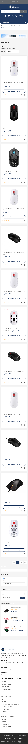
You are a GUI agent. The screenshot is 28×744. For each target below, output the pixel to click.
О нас (3, 699)
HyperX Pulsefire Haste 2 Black (11, 457)
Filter (23, 597)
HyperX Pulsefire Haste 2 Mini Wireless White (13, 209)
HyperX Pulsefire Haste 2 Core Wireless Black (13, 127)
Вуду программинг (18, 738)
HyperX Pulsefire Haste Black (10, 171)
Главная (3, 25)
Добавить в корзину (14, 91)
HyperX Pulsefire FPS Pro (9, 500)
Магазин (4, 721)
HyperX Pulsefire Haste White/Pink (12, 328)
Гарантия (4, 711)
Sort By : (3, 51)
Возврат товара (6, 684)
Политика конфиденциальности (10, 704)
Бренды (4, 719)
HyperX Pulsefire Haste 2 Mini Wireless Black (13, 253)
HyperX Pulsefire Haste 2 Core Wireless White (13, 83)
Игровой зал (5, 724)
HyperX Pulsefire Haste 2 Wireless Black (13, 371)
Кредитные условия (7, 709)
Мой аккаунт (5, 1)
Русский (16, 1)
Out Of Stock (7, 583)
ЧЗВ (3, 691)
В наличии (7, 581)
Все (5, 578)
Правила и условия (7, 706)
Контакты (4, 681)
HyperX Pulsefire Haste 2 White (11, 414)
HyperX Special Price (13, 25)
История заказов (6, 689)
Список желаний (6, 726)
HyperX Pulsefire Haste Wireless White (13, 543)
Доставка (4, 701)
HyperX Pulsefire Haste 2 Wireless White (14, 291)
